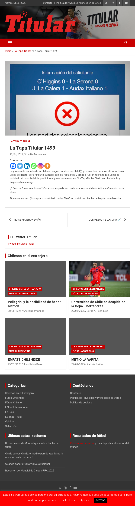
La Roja (9, 412)
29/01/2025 (14, 364)
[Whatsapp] (34, 166)
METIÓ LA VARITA (84, 359)
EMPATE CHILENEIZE (24, 359)
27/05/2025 (78, 310)
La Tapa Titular (20, 141)
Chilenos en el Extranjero (25, 289)
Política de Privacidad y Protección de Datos (78, 3)
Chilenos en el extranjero (28, 256)
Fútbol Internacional (22, 293)
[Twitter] (20, 166)
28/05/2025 (14, 310)
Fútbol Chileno (13, 402)
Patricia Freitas (95, 364)
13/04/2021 (16, 154)
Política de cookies (81, 402)
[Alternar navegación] (10, 43)
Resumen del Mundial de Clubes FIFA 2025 (29, 470)
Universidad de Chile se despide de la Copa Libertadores (98, 304)
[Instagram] (40, 166)
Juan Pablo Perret (33, 364)
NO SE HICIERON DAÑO (27, 219)
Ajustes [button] (85, 500)
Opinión (9, 421)
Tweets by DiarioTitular (21, 243)
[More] (47, 166)
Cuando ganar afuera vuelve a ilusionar (27, 463)
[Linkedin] (27, 166)
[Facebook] (13, 166)
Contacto (47, 3)
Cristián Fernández (35, 154)
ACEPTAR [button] (100, 500)
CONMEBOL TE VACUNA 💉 (105, 219)
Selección (11, 426)
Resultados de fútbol (82, 443)
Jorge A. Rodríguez (97, 310)
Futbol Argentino (19, 351)
